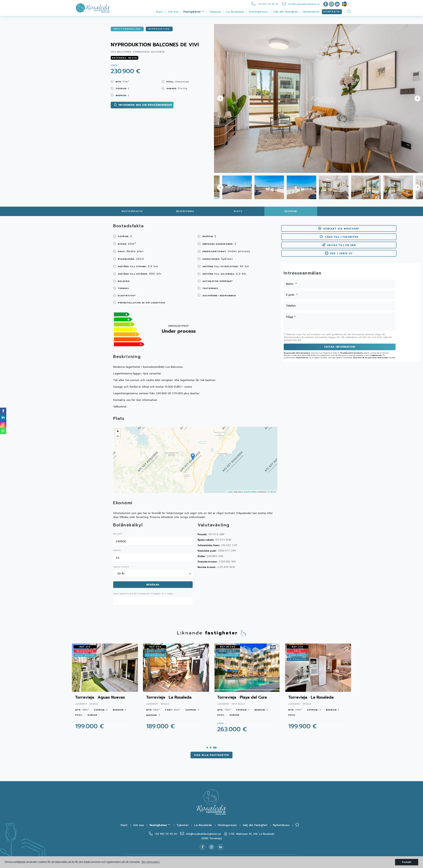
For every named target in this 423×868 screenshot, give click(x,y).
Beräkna (153, 584)
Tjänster (215, 12)
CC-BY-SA (272, 491)
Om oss (173, 12)
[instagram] (331, 4)
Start (159, 12)
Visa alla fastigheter (211, 755)
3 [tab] (215, 747)
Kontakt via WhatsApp (341, 228)
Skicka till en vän (341, 245)
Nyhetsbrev (311, 12)
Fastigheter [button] (192, 12)
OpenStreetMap (250, 491)
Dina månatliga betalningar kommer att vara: (143, 594)
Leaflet (229, 491)
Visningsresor (258, 12)
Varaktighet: (121, 567)
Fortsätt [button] (406, 862)
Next (418, 98)
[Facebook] (325, 4)
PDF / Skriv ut (341, 253)
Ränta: (117, 550)
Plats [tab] (238, 211)
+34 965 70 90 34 (267, 4)
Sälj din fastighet (285, 12)
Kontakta (332, 11)
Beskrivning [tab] (185, 211)
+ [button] (118, 431)
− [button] (118, 436)
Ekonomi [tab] (291, 211)
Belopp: (118, 534)
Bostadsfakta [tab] (132, 211)
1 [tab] (207, 747)
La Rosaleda (235, 12)
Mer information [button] (150, 862)
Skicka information (339, 347)
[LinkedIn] (337, 4)
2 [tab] (210, 747)
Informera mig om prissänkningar (144, 105)
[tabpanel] (318, 688)
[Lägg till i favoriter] (133, 647)
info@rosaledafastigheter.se (303, 4)
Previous (218, 98)
